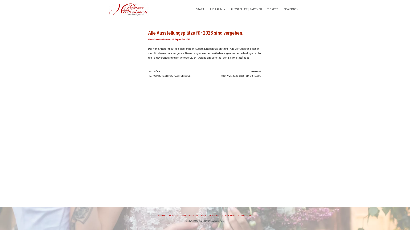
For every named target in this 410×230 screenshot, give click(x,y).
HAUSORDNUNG (244, 216)
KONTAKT (162, 216)
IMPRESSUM (174, 216)
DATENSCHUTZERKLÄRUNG (222, 216)
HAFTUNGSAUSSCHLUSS (194, 216)
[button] (224, 9)
